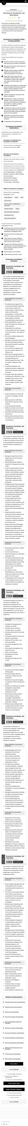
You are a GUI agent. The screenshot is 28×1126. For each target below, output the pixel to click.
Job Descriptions (13, 9)
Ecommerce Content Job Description (14, 1028)
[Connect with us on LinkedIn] (6, 1124)
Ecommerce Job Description (12, 1012)
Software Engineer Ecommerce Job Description (13, 1048)
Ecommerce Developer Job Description (14, 1033)
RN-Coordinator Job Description (13, 1058)
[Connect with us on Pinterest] (4, 1124)
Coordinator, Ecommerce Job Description (15, 1002)
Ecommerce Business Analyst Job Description (13, 1022)
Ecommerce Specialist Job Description (14, 1042)
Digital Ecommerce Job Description (13, 1007)
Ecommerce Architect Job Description (14, 1016)
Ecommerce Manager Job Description (14, 1037)
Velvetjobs (4, 2)
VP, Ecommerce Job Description (13, 1054)
